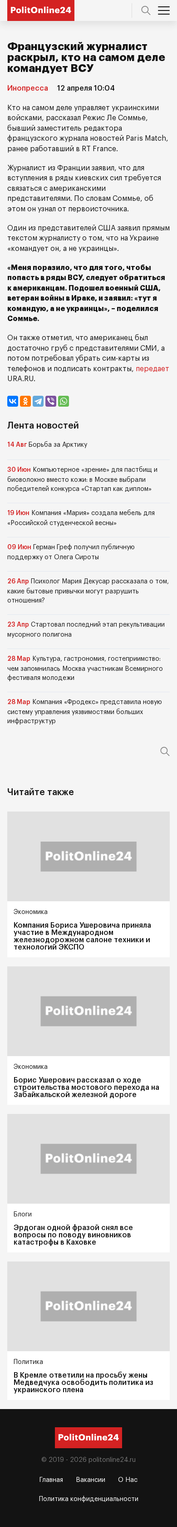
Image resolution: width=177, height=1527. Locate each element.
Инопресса (27, 88)
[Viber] (50, 401)
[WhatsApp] (63, 401)
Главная (51, 1480)
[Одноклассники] (25, 401)
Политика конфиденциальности (88, 1499)
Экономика (31, 912)
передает (152, 369)
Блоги (23, 1214)
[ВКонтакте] (12, 401)
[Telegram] (38, 401)
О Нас (128, 1480)
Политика (28, 1362)
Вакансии (90, 1480)
